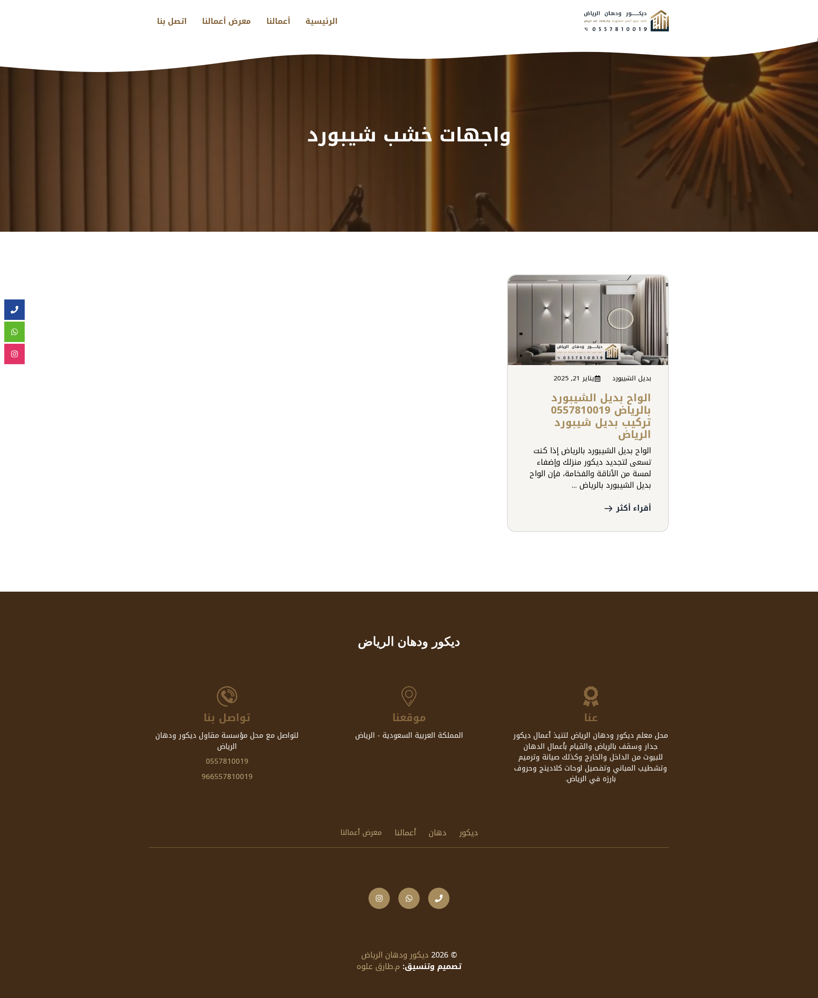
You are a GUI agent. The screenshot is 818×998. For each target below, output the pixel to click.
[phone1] (438, 898)
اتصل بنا (172, 21)
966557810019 (227, 776)
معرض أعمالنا (226, 21)
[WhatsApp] (14, 332)
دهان (437, 832)
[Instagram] (14, 354)
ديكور (468, 832)
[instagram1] (379, 898)
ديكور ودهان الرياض (395, 955)
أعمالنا (278, 21)
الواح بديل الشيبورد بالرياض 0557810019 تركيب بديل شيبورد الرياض (601, 416)
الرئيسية (321, 21)
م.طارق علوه (378, 966)
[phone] (14, 309)
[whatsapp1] (409, 898)
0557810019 (227, 761)
